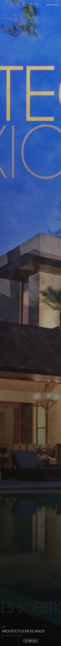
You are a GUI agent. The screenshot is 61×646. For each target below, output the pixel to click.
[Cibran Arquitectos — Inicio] (30, 5)
